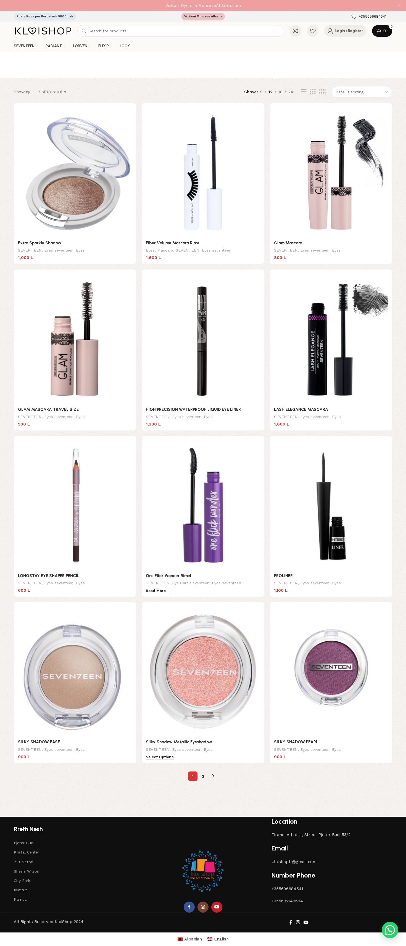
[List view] (303, 92)
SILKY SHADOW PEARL (296, 741)
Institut (20, 890)
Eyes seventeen (58, 250)
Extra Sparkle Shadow (39, 243)
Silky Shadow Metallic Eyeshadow (179, 741)
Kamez (20, 899)
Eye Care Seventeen (190, 583)
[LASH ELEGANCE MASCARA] (331, 339)
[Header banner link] (194, 5)
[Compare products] (295, 30)
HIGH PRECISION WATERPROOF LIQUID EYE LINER (193, 409)
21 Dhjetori (23, 862)
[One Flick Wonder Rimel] (203, 505)
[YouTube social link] (216, 907)
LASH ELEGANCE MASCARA (301, 409)
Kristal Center (26, 852)
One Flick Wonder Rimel (168, 575)
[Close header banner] (399, 5)
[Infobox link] (368, 16)
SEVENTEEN (30, 250)
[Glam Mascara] (331, 172)
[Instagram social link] (203, 907)
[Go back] (21, 64)
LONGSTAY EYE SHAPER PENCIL (48, 575)
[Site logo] (43, 30)
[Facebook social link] (189, 907)
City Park (22, 880)
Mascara (165, 250)
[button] (390, 930)
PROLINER (283, 575)
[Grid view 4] (322, 92)
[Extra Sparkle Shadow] (75, 172)
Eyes (80, 250)
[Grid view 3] (312, 92)
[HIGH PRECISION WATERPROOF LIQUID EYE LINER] (203, 339)
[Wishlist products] (312, 30)
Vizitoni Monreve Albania (203, 16)
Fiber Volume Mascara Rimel (173, 243)
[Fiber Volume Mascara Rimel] (203, 172)
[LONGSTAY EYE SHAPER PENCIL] (75, 505)
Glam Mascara (288, 243)
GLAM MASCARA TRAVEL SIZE (48, 409)
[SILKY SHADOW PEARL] (331, 671)
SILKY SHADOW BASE (39, 741)
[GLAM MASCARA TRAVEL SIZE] (75, 339)
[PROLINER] (331, 505)
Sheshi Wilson (26, 871)
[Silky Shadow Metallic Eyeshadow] (203, 671)
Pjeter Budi (24, 843)
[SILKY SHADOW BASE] (75, 671)
